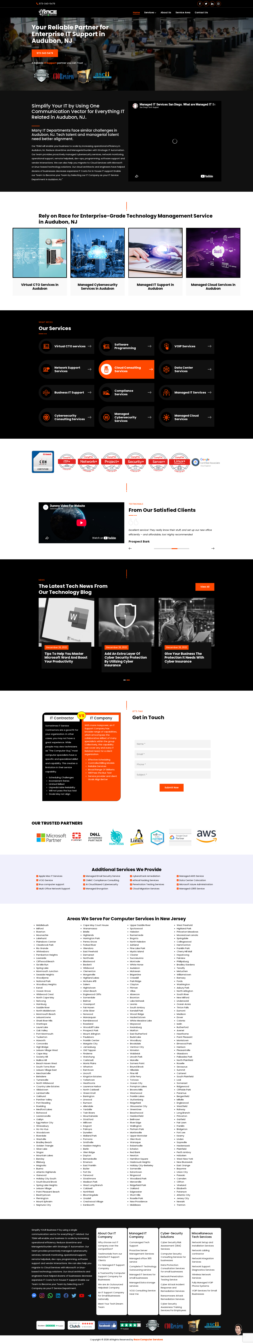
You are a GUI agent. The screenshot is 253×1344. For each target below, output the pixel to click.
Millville (180, 1099)
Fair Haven (88, 1007)
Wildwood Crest (45, 994)
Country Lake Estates (47, 1086)
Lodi (179, 1079)
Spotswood (136, 928)
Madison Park (90, 1181)
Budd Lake (135, 1037)
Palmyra (87, 1129)
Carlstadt (88, 1060)
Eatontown (136, 1171)
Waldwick (135, 1053)
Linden (180, 1139)
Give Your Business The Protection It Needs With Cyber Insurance (124, 657)
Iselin (179, 1023)
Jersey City (183, 1198)
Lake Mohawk (137, 1000)
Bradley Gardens (186, 964)
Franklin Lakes (137, 1096)
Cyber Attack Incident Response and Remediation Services (173, 1288)
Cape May (41, 1053)
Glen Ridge (89, 1152)
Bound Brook (136, 1066)
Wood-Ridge (137, 1014)
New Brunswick (184, 1162)
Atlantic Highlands (46, 1171)
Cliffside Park (184, 1089)
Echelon (134, 1148)
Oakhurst (41, 1096)
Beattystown (43, 1194)
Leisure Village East (46, 1069)
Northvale (88, 958)
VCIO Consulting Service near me (142, 1292)
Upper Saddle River (140, 925)
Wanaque (135, 1142)
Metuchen (182, 971)
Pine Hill (134, 1073)
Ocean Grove (43, 990)
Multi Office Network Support (54, 888)
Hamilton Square (139, 1158)
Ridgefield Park (138, 1185)
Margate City (90, 1043)
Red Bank (135, 1152)
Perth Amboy (184, 1152)
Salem (86, 984)
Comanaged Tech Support (139, 1244)
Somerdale (89, 997)
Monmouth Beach (46, 1014)
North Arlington (185, 990)
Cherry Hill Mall (184, 951)
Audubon (135, 968)
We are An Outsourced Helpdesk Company (110, 1286)
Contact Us (201, 12)
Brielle (86, 931)
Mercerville (135, 1181)
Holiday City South (46, 1178)
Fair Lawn (181, 1122)
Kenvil (39, 987)
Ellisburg (40, 1162)
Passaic (181, 1175)
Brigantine (135, 974)
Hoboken (181, 1155)
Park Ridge (135, 981)
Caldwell (87, 1188)
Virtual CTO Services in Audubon (39, 287)
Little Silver (89, 1010)
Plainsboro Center (46, 941)
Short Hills (135, 1194)
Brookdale (135, 1043)
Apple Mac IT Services (50, 876)
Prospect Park (90, 1030)
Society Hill (42, 1056)
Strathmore (89, 1178)
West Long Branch (93, 1185)
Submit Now (172, 787)
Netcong (41, 1000)
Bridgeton (182, 1129)
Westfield (182, 1106)
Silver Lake (41, 1148)
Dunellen (87, 1132)
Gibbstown (42, 1089)
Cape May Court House (96, 925)
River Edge (135, 1122)
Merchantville (43, 1073)
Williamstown (184, 974)
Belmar (87, 1000)
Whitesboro (42, 951)
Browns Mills (136, 1089)
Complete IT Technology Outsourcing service (142, 1268)
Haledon (134, 931)
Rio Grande (42, 948)
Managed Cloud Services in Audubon (213, 287)
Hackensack (183, 1145)
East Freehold (90, 951)
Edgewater (136, 1191)
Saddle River (43, 1007)
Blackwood (89, 961)
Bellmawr (135, 1119)
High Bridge (42, 1046)
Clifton (180, 1181)
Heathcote (89, 1083)
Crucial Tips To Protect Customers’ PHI (183, 656)
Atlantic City (183, 1194)
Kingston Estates (92, 1076)
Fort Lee (181, 1132)
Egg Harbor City (44, 1122)
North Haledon (138, 941)
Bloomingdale (90, 1194)
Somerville (135, 1168)
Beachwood (136, 1112)
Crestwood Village (93, 1201)
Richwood (41, 1112)
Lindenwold (183, 1000)
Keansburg (136, 1027)
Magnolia (41, 1165)
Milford (39, 928)
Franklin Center (91, 1040)
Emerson (88, 1162)
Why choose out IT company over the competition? (108, 1245)
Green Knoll (89, 1093)
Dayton (87, 1155)
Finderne (87, 1053)
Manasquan (89, 1017)
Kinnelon (134, 1050)
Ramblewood (90, 1020)
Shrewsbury (42, 1125)
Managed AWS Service (191, 876)
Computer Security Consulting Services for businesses (173, 1257)
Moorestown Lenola (187, 935)
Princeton (182, 1115)
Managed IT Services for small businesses (142, 1276)
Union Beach (90, 990)
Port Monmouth (44, 1033)
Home (136, 12)
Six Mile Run (42, 964)
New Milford (183, 997)
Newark (181, 1201)
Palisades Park (184, 1056)
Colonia (181, 1020)
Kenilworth (88, 1204)
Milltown (87, 1122)
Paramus (181, 1093)
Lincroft (87, 1073)
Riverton (40, 931)
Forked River (89, 944)
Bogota (134, 938)
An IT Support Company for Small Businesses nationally (111, 1296)
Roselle (180, 1063)
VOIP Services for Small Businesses (204, 1292)
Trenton (181, 1204)
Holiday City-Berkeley (141, 1165)
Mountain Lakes (44, 1155)
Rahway (181, 1109)
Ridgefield (135, 1102)
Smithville (88, 1142)
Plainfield (181, 1148)
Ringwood (135, 1175)
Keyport (87, 1125)
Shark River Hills (44, 1020)
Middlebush (42, 925)
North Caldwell (91, 1089)
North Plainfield (185, 1060)
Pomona (87, 1139)
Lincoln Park (136, 1056)
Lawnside (41, 958)
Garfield (181, 1119)
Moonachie (42, 935)
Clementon (89, 971)
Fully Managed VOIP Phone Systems (202, 1284)
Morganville (89, 974)
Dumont (181, 1010)
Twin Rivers (89, 1112)
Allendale (88, 1106)
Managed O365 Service (192, 888)
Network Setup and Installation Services (203, 1244)
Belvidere (41, 1076)
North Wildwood (45, 1083)
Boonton (134, 997)
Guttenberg (136, 1099)
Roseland (88, 1023)
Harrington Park (91, 938)
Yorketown (89, 1079)
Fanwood (88, 1175)
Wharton (88, 1066)
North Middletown (45, 1010)
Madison (181, 1014)
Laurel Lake (42, 1027)
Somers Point (137, 1063)
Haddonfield (136, 1115)
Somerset (182, 1083)
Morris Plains (89, 1063)
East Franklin (89, 1165)
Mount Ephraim (44, 1201)
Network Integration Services (203, 1260)
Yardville (87, 1109)
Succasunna (136, 958)
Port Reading (43, 1102)
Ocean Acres (184, 1004)
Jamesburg (89, 1046)
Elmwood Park (184, 1043)
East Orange (183, 1165)
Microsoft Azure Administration (196, 884)
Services (149, 12)
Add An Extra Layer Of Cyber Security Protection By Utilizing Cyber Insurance (66, 659)
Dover (180, 1017)
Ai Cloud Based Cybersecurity (102, 884)
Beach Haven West (46, 1063)
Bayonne (181, 1168)
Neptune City (43, 1204)
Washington (183, 984)
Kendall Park (136, 1010)
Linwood (87, 1099)
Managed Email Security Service (103, 876)
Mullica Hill (41, 1060)
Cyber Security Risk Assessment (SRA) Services (171, 1245)
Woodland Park (138, 1178)
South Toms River (45, 1066)
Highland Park (184, 928)
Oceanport (89, 1004)
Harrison (181, 1046)
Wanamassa (90, 928)
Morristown (183, 1040)
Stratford (88, 1119)
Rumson (87, 1102)
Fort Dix (87, 1171)
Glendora (88, 948)
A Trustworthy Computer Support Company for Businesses (111, 1276)
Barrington (88, 1096)
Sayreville (182, 1142)
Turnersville (42, 1079)
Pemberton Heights (47, 954)
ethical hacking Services (146, 880)
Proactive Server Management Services (141, 1252)
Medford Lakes (44, 1109)
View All (204, 586)
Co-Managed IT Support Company (111, 1266)
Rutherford (182, 1027)
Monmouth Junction (47, 971)
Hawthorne (183, 1033)
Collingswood (184, 941)
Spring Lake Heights (46, 1185)
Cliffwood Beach (45, 961)
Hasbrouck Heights (140, 1162)
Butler (86, 1168)
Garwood (41, 1175)
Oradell (87, 1198)
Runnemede (136, 935)
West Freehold (185, 925)
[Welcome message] (238, 1329)
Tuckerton (41, 1037)
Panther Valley (44, 1099)
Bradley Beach (44, 1142)
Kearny (180, 1135)
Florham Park (137, 1129)
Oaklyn (39, 1119)
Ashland (134, 944)
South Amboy (137, 1007)
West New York (185, 1158)
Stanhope (41, 1023)
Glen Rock (135, 1139)
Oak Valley (42, 1030)
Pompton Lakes (138, 1086)
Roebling (41, 1106)
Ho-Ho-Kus (42, 1129)
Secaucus (182, 1066)
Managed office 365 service (140, 1260)
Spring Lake (42, 968)
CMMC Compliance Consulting (102, 880)
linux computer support (51, 884)
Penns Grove (90, 941)
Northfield (88, 1191)
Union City (182, 1171)
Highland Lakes (91, 977)
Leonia (133, 1004)
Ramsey (181, 977)
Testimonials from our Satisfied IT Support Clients (110, 1257)
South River (183, 994)
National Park (43, 981)
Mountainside (90, 1115)
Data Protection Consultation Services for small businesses (173, 1268)
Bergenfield (183, 1096)
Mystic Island (137, 951)
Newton (134, 1155)
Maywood (135, 1023)
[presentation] (130, 548)
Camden (181, 1178)
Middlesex (135, 1204)
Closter (134, 954)
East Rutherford (138, 1033)
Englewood (183, 1102)
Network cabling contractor (201, 1252)
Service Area (183, 12)
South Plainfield (185, 1076)
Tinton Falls (183, 1007)
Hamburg (41, 1004)
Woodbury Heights (46, 984)
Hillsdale (134, 1069)
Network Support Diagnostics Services (203, 1268)
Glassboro (182, 1053)
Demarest (88, 954)
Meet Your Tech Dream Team (110, 1305)
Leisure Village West (47, 1050)
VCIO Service (46, 880)
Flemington (42, 1198)
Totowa (134, 1079)
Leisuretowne (43, 1017)
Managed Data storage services (142, 1284)
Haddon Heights (92, 1145)
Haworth (41, 1040)
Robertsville (136, 1145)
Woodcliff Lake (91, 1027)
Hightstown (89, 987)
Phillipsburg (183, 961)
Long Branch (183, 1112)
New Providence (138, 1201)
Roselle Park (136, 1198)
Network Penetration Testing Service (172, 1278)
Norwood (88, 1014)
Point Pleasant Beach (48, 1191)
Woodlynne (42, 977)
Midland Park (90, 1135)
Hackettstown (138, 1017)
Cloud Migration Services (146, 888)
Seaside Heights (45, 974)
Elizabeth (182, 1188)
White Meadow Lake (141, 1020)
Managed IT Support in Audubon (155, 287)
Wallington (136, 1125)
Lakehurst (41, 938)
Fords (180, 981)
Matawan (135, 971)
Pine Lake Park (137, 948)
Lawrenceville (43, 1115)
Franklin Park (183, 948)
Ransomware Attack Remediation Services (172, 1297)
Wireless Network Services (201, 1276)
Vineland (181, 1185)
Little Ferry (135, 1076)
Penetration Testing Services (148, 884)
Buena (39, 1168)
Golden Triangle (44, 1145)
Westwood (136, 1093)
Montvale (135, 961)
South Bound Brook (46, 1181)
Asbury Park (183, 987)
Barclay (40, 1158)
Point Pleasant (185, 1037)
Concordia (42, 1043)
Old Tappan (89, 1050)
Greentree (135, 1109)
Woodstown (43, 1132)
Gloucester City (138, 1106)
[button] (157, 548)
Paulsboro (88, 1037)
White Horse (136, 964)
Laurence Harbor (92, 1086)
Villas (132, 990)
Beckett (87, 964)
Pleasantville (183, 1050)
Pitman (134, 987)
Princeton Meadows (187, 931)
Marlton (134, 1030)
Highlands (88, 935)
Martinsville (136, 1132)
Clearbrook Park (44, 944)
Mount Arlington (91, 1033)
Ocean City (136, 1083)
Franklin (180, 1125)
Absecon (135, 994)
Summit (181, 1069)
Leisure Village (44, 1188)
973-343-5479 (47, 3)
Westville (41, 1139)
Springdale (182, 938)
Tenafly (181, 968)
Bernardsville (90, 1158)
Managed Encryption (97, 888)
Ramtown (88, 1069)
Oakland (134, 1188)
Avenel (180, 1030)
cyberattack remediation (146, 876)
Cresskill (134, 977)
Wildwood (88, 968)
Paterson (182, 1191)
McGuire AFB (89, 981)
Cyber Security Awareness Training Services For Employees (173, 1307)
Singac (40, 1152)
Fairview (181, 958)
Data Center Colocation (192, 880)
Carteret (181, 1073)
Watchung (89, 1056)
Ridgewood (183, 1086)
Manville (134, 1060)
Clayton (134, 984)
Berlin (86, 1148)
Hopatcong (183, 954)
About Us (166, 12)
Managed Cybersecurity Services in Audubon (98, 287)
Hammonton (184, 944)
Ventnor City (137, 1046)
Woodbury (135, 1040)
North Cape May (45, 997)
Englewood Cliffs (92, 994)
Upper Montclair (138, 1135)
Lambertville (42, 1093)
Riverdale (41, 1135)
